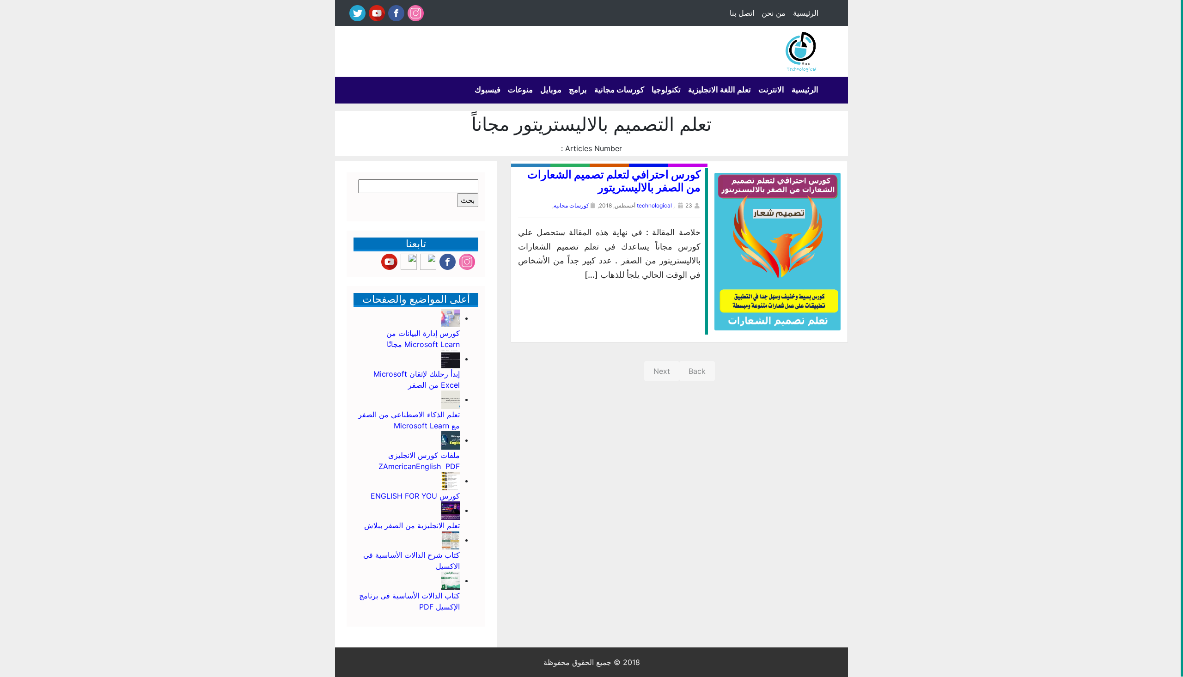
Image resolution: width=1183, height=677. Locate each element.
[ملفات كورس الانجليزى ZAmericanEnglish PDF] (450, 440)
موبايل (550, 89)
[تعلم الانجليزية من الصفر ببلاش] (450, 510)
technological (654, 205)
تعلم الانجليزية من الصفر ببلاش (412, 525)
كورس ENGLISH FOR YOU (414, 495)
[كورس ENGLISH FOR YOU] (450, 480)
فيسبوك (487, 89)
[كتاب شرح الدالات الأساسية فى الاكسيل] (450, 539)
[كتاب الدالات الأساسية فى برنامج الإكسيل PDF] (450, 580)
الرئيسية (805, 13)
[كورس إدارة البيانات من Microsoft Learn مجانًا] (450, 318)
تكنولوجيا (666, 89)
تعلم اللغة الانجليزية (719, 89)
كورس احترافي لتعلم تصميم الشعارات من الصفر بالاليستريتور (614, 181)
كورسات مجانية (619, 89)
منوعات (520, 89)
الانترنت (771, 89)
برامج (578, 89)
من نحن (774, 13)
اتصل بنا (742, 13)
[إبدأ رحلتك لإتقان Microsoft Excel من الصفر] (450, 358)
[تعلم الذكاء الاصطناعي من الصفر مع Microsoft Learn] (450, 399)
